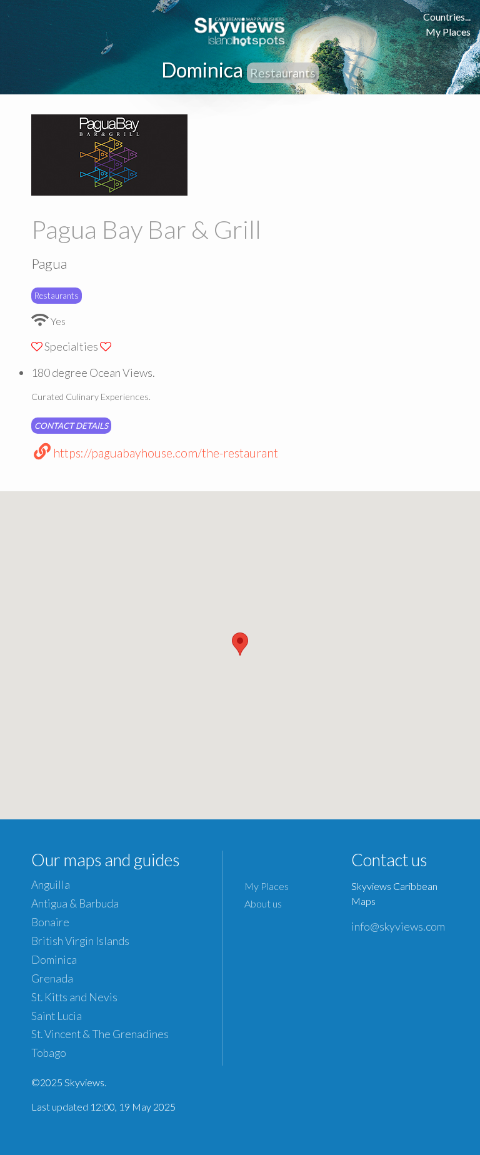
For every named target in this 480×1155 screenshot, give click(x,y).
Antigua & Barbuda (75, 903)
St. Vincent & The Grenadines (100, 1034)
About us (263, 903)
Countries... (447, 16)
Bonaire (50, 922)
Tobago (48, 1052)
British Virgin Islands (80, 941)
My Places (448, 32)
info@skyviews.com (398, 926)
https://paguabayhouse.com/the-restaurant (165, 453)
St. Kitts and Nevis (74, 997)
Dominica (54, 959)
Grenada (52, 978)
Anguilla (50, 884)
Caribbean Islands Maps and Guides (240, 29)
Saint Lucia (56, 1015)
